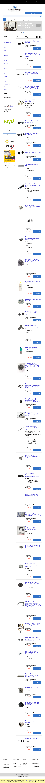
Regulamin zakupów (17, 766)
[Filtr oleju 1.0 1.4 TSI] (21, 690)
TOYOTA (5, 81)
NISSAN (5, 68)
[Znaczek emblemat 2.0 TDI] (21, 166)
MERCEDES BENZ (7, 63)
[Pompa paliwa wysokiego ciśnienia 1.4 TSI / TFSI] (21, 207)
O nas (14, 761)
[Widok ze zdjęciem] (36, 37)
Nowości (5, 89)
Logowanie (34, 761)
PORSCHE (6, 71)
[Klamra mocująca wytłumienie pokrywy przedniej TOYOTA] (21, 530)
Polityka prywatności (17, 764)
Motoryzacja (6, 39)
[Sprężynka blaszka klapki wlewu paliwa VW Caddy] (21, 56)
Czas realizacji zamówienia (6, 762)
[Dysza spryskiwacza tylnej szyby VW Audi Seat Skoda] (21, 653)
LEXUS (5, 60)
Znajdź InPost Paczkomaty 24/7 (9, 163)
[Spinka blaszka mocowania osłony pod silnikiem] (21, 567)
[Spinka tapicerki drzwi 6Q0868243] (21, 135)
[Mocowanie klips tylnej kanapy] (21, 43)
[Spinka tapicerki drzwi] (21, 741)
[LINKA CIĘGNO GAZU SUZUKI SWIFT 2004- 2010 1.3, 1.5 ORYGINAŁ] (21, 88)
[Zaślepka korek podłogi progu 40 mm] (21, 122)
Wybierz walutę (7, 97)
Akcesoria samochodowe (8, 45)
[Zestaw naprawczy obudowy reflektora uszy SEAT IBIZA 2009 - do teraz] (21, 386)
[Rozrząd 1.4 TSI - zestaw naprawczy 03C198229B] (21, 628)
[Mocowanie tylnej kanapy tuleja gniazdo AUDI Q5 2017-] (21, 239)
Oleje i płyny (6, 47)
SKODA (5, 76)
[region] (22, 27)
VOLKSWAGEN (6, 84)
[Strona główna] (14, 8)
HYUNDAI (6, 55)
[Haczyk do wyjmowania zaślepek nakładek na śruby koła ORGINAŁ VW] (21, 514)
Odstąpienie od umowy (27, 761)
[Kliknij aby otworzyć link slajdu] (22, 27)
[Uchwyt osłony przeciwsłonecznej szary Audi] (21, 458)
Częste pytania (6, 764)
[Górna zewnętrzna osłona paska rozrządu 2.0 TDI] (21, 328)
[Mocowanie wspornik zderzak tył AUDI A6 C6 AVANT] (21, 74)
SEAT (5, 73)
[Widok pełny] (39, 37)
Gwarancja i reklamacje (24, 764)
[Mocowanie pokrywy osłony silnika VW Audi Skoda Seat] (21, 263)
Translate (11, 106)
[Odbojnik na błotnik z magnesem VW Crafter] (21, 585)
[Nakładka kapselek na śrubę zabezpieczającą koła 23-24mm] (21, 640)
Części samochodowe (7, 42)
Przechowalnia (35, 764)
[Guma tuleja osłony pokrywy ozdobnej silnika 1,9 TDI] (21, 152)
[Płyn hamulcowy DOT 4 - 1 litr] (21, 286)
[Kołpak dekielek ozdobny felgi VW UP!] (21, 301)
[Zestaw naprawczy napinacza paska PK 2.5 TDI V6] (21, 429)
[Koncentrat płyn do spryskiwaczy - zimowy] (21, 351)
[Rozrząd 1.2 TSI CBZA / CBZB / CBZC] (21, 102)
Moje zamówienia (35, 763)
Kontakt (14, 763)
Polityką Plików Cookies (30, 780)
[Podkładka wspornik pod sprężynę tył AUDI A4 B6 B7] (21, 548)
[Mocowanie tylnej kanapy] (21, 724)
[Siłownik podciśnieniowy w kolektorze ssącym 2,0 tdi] (21, 187)
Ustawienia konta (35, 766)
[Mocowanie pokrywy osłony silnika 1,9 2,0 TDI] (21, 314)
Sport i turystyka (7, 86)
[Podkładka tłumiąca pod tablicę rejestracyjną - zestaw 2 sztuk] (21, 676)
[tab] (21, 32)
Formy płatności (6, 766)
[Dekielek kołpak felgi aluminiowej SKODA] (21, 495)
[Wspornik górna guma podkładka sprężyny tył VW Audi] (21, 705)
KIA (5, 58)
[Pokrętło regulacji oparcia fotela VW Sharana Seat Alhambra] (21, 401)
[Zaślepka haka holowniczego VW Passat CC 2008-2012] (21, 476)
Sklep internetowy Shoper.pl (22, 776)
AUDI (5, 50)
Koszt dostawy (6, 767)
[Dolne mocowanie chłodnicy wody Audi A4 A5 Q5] (21, 415)
